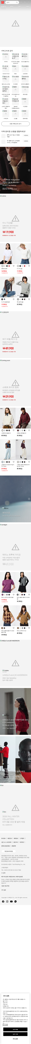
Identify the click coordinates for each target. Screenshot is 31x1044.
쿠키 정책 (5, 1025)
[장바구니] (25, 2)
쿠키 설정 (15, 1038)
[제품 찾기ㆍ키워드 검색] (28, 2)
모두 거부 (15, 1034)
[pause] (29, 170)
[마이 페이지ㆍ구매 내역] (21, 2)
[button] (8, 253)
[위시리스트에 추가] (14, 266)
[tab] (3, 7)
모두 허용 (15, 1029)
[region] (15, 1018)
